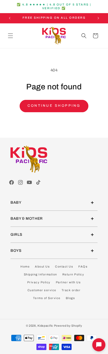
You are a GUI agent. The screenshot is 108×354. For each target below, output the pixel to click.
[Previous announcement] (9, 18)
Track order (71, 290)
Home (25, 266)
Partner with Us (68, 282)
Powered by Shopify (68, 325)
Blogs (70, 298)
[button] (10, 36)
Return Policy (73, 274)
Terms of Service (47, 298)
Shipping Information (40, 274)
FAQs (83, 266)
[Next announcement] (98, 18)
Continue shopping (54, 105)
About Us (42, 266)
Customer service (42, 290)
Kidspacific (45, 325)
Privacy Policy (39, 282)
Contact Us (64, 266)
